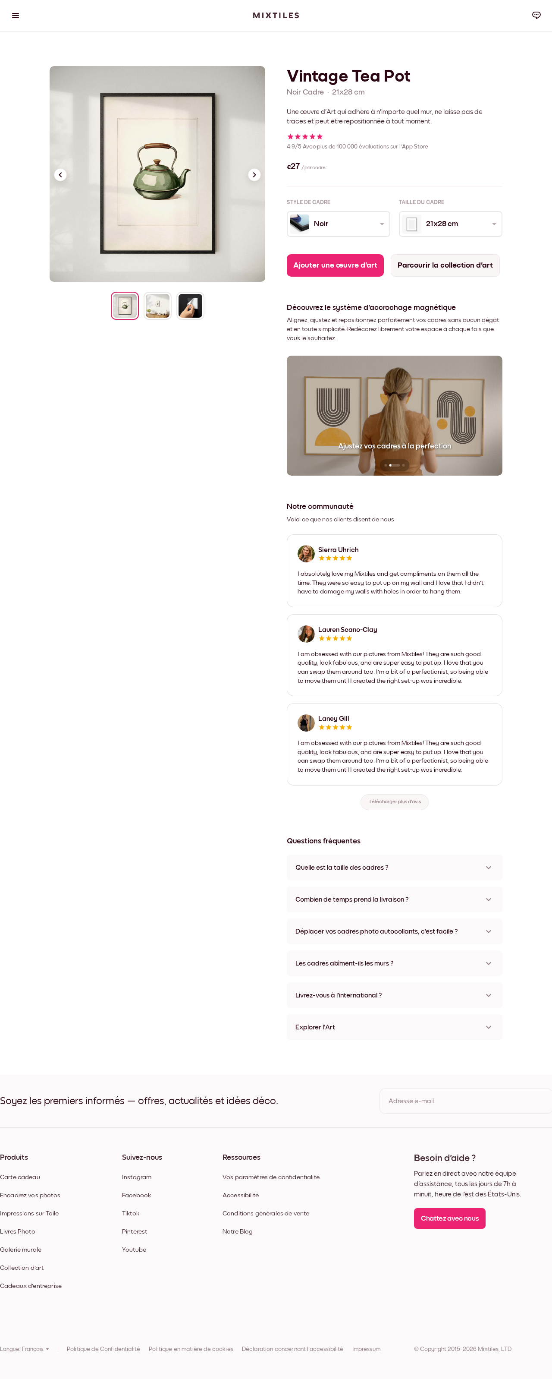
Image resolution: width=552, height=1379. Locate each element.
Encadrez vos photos (30, 1195)
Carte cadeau (20, 1177)
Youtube (134, 1249)
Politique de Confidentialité (103, 1349)
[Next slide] (254, 174)
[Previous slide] (60, 174)
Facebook (136, 1195)
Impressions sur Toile (29, 1213)
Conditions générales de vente (266, 1213)
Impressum (366, 1349)
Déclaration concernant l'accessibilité (293, 1349)
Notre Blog (238, 1231)
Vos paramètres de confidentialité (271, 1177)
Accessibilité (241, 1195)
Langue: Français (22, 1349)
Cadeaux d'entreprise (31, 1286)
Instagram (136, 1177)
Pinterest (134, 1231)
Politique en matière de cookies (191, 1349)
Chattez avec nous (450, 1218)
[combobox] (338, 224)
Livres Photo (17, 1231)
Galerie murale (20, 1249)
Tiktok (130, 1213)
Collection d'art (22, 1268)
